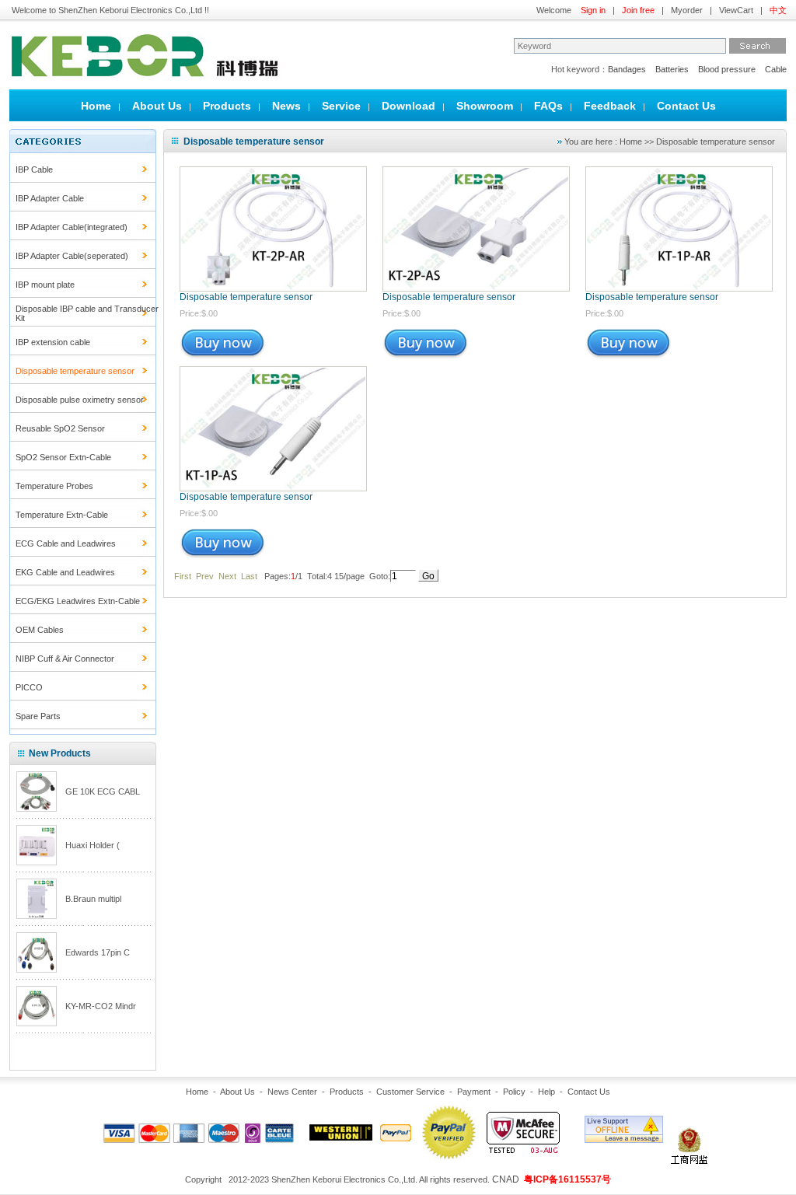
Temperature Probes (54, 486)
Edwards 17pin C (97, 952)
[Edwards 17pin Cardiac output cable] (36, 968)
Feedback (610, 106)
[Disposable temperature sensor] (273, 287)
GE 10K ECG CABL (102, 791)
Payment (474, 1091)
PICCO (29, 687)
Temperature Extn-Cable (62, 514)
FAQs (548, 106)
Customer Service (410, 1091)
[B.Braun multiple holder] (36, 915)
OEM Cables (40, 629)
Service (341, 106)
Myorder (687, 10)
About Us (157, 106)
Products (227, 106)
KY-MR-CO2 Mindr (100, 1006)
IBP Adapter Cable (50, 198)
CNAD (505, 1179)
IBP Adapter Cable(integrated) (71, 227)
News (286, 106)
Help (546, 1091)
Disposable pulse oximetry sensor (80, 399)
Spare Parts (38, 716)
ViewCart (736, 10)
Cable (776, 69)
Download (408, 106)
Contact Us (686, 106)
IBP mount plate (45, 284)
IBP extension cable (53, 342)
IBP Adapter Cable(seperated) (72, 255)
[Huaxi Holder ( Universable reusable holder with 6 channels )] (36, 861)
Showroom (484, 106)
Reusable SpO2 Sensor (60, 428)
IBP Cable (34, 169)
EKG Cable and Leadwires (65, 572)
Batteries (672, 69)
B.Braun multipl (93, 898)
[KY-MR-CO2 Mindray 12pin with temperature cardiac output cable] (36, 1022)
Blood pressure (727, 69)
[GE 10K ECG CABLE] (36, 807)
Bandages (627, 69)
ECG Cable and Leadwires (66, 543)
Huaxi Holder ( (92, 845)
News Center (292, 1091)
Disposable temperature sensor (246, 297)
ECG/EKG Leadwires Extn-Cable (78, 601)
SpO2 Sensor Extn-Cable (63, 457)
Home (96, 106)
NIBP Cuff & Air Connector (65, 658)
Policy (514, 1091)
